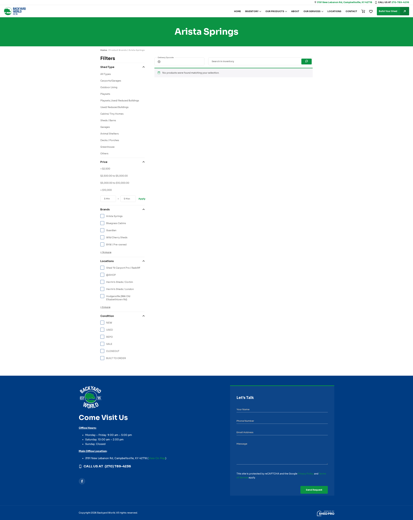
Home (103, 50)
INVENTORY (251, 11)
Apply (141, 198)
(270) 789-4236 (118, 466)
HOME (237, 11)
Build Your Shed (388, 11)
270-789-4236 (400, 2)
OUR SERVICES (312, 11)
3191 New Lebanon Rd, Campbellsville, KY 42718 (344, 2)
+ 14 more (105, 252)
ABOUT (295, 11)
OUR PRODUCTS (274, 11)
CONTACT (351, 11)
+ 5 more (105, 307)
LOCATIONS (334, 11)
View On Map (156, 458)
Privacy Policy (306, 473)
